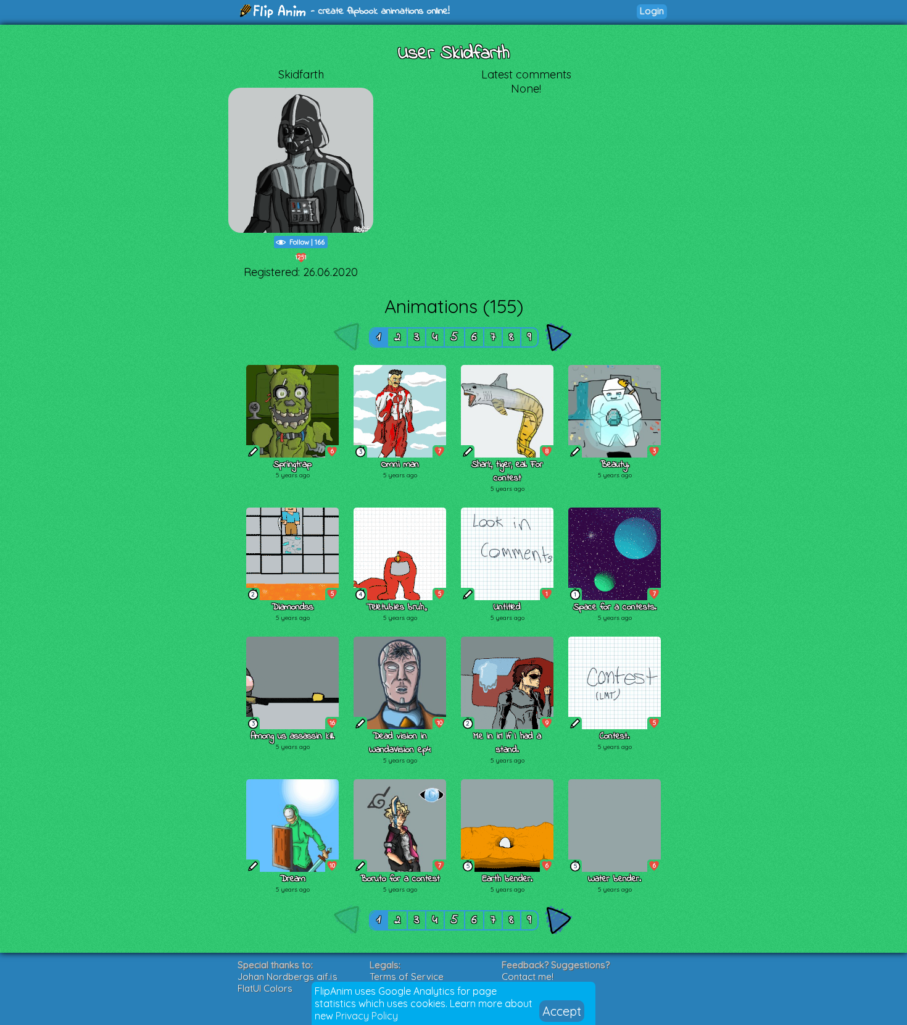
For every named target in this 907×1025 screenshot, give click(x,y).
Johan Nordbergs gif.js (288, 976)
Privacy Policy (367, 1016)
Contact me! (527, 976)
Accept (561, 1011)
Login (652, 11)
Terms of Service (407, 976)
